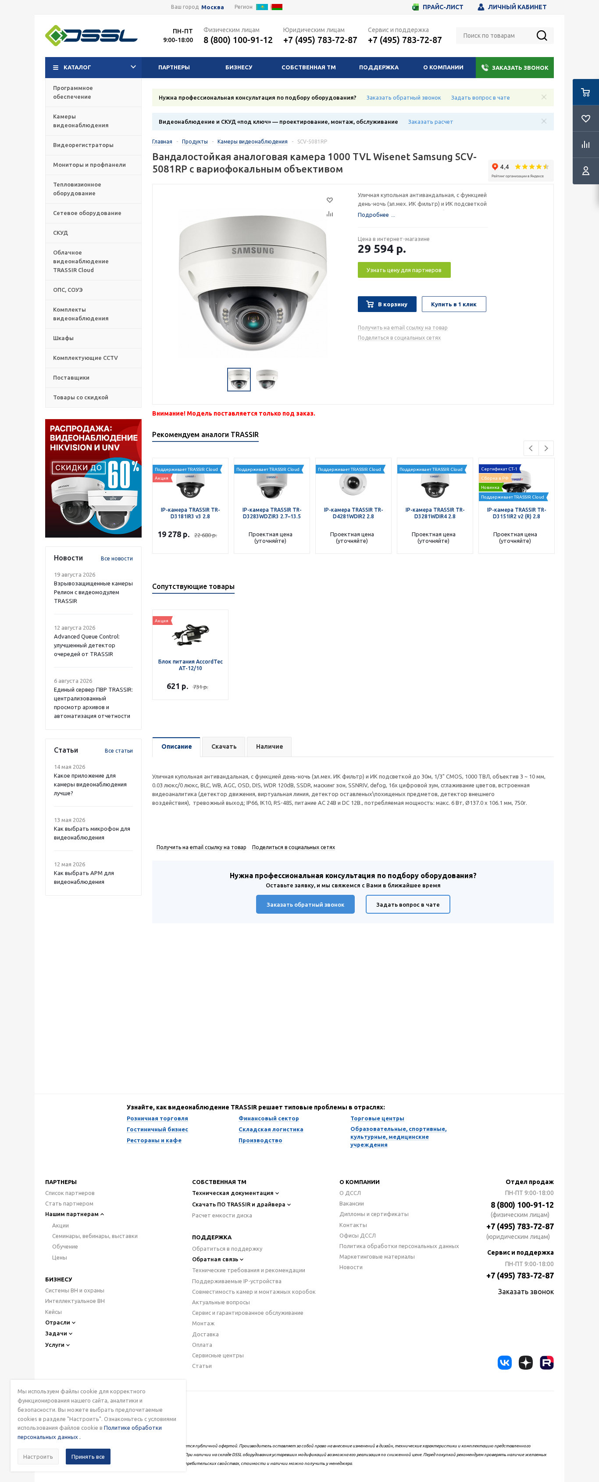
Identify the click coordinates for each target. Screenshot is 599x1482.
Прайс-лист (443, 7)
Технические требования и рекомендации (248, 1270)
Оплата (202, 1345)
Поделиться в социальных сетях (399, 338)
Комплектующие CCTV (85, 358)
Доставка (205, 1334)
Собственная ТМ (309, 67)
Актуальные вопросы (221, 1302)
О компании (443, 67)
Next (546, 448)
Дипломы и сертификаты (374, 1214)
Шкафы (63, 338)
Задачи (56, 1333)
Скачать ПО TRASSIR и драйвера (238, 1204)
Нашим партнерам (72, 1214)
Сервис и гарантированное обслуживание (247, 1313)
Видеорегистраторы (83, 145)
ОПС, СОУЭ (68, 290)
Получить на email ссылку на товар (403, 327)
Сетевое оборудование (87, 213)
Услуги (54, 1345)
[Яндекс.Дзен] (526, 1363)
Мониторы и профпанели (89, 164)
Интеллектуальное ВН (75, 1301)
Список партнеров (70, 1193)
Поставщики (71, 377)
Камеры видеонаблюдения (81, 120)
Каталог (77, 67)
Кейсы (53, 1312)
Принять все (88, 1456)
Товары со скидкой (80, 397)
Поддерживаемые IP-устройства (237, 1281)
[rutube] (547, 1363)
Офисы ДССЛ (357, 1235)
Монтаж (203, 1323)
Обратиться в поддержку (227, 1248)
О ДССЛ (350, 1193)
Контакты (353, 1225)
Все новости (117, 558)
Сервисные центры (218, 1355)
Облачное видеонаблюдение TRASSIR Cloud (81, 261)
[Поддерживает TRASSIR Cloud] (516, 481)
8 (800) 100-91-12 (238, 40)
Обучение (65, 1246)
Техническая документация (233, 1193)
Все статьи (119, 751)
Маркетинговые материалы (377, 1256)
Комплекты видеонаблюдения (81, 313)
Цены (59, 1257)
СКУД (60, 233)
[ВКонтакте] (505, 1363)
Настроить (38, 1456)
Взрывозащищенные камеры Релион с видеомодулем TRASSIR (93, 592)
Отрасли (57, 1322)
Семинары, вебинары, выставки (95, 1236)
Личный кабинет (517, 7)
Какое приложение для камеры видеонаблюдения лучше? (90, 784)
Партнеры (174, 67)
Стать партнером (69, 1203)
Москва (212, 7)
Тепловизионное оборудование (77, 188)
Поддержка (379, 67)
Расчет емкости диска (222, 1215)
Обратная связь (215, 1259)
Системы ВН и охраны (74, 1290)
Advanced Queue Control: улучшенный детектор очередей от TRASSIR (87, 645)
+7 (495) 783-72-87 (320, 40)
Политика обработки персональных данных (399, 1246)
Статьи (202, 1366)
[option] (93, 478)
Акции (60, 1225)
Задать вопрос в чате (480, 97)
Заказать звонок (520, 68)
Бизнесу (238, 67)
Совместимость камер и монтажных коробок (254, 1291)
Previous (531, 448)
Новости (351, 1267)
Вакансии (351, 1203)
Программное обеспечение (73, 92)
